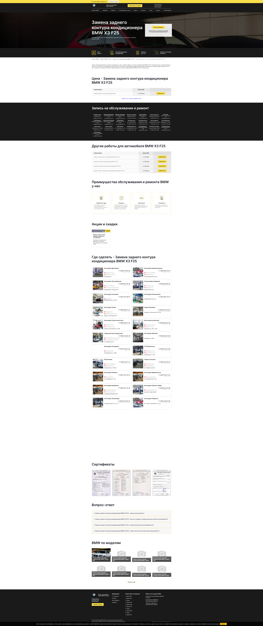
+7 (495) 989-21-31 (165, 118)
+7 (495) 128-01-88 (97, 136)
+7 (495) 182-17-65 (131, 130)
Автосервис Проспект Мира (153, 385)
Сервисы (114, 602)
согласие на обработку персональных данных (170, 624)
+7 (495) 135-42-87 (120, 130)
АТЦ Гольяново (142, 114)
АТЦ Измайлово (143, 126)
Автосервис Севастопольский (113, 320)
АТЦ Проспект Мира (154, 126)
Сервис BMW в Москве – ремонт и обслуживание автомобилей (110, 620)
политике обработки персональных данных (208, 624)
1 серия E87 (128, 598)
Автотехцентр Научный (151, 320)
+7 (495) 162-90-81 (142, 118)
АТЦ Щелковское (143, 120)
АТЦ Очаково (97, 126)
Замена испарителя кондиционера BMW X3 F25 (107, 157)
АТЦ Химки (165, 114)
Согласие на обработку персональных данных (152, 600)
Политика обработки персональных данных (152, 603)
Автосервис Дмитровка (111, 268)
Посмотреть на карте (135, 5)
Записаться (160, 93)
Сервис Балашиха (149, 307)
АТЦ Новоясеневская (109, 114)
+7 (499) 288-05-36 (120, 124)
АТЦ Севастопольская (108, 120)
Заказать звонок (97, 604)
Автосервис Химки (110, 307)
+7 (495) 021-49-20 (120, 118)
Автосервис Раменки (110, 372)
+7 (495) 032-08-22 (131, 118)
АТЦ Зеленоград (166, 126)
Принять (223, 623)
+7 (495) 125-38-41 (108, 130)
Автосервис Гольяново (111, 294)
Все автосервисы (158, 27)
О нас (150, 10)
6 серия (127, 612)
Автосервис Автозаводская (112, 281)
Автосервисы (167, 10)
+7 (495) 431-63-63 (97, 124)
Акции (158, 10)
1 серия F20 (128, 596)
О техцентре (115, 596)
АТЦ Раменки (120, 126)
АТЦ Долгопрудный (131, 114)
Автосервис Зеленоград (111, 398)
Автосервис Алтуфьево (111, 346)
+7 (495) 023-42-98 (154, 130)
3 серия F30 (128, 602)
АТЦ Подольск (97, 132)
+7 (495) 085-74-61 (154, 118)
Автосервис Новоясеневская (153, 268)
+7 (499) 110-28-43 (97, 118)
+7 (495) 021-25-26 (142, 130)
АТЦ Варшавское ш (131, 126)
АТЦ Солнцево (108, 126)
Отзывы (143, 10)
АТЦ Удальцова (131, 120)
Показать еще (131, 582)
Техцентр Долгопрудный (152, 281)
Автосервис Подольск (151, 398)
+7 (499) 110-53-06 (165, 124)
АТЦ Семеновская (154, 114)
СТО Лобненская (149, 346)
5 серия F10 (128, 606)
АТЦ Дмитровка (97, 114)
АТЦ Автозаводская (120, 114)
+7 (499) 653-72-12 (108, 124)
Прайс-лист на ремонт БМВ (153, 594)
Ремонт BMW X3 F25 (105, 59)
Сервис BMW (95, 10)
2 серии (127, 600)
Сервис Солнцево (149, 359)
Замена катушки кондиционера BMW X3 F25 (106, 161)
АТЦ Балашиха (97, 120)
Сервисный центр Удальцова (113, 333)
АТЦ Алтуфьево (154, 120)
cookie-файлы (134, 624)
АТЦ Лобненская (166, 120)
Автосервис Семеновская (152, 294)
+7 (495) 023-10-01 (108, 118)
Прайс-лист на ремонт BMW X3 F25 (131, 98)
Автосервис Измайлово (111, 385)
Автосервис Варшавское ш (152, 372)
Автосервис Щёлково (151, 333)
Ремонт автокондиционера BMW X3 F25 (124, 59)
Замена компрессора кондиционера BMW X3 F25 (107, 166)
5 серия (127, 608)
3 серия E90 (128, 604)
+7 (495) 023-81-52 (154, 124)
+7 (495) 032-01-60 (142, 124)
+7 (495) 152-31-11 (97, 130)
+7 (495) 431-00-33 (165, 130)
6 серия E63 (128, 610)
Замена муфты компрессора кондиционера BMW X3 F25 (109, 170)
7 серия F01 (128, 614)
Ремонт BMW (95, 59)
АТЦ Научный (120, 120)
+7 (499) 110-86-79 (131, 124)
